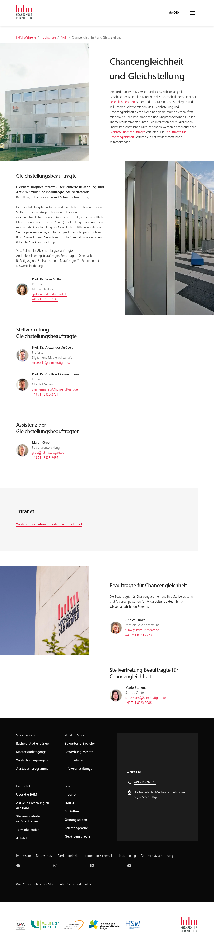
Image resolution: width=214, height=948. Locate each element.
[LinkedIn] (92, 865)
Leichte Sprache (76, 828)
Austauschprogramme (32, 769)
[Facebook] (18, 865)
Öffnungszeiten (76, 820)
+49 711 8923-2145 (45, 299)
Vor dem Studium (76, 735)
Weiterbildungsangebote (34, 760)
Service (69, 786)
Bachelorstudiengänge (32, 743)
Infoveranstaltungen (79, 769)
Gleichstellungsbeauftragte (127, 132)
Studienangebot (26, 735)
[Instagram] (55, 865)
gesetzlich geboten (122, 102)
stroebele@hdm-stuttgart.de (51, 363)
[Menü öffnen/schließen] (194, 13)
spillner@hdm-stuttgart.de (49, 294)
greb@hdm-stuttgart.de (48, 453)
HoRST (69, 803)
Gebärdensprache (77, 836)
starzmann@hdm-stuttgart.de (145, 698)
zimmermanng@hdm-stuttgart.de (55, 389)
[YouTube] (129, 865)
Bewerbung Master (79, 752)
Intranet (70, 794)
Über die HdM (26, 794)
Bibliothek (72, 811)
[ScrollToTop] (205, 939)
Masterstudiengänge (31, 752)
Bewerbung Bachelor (80, 743)
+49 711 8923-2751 (45, 394)
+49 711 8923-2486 (45, 458)
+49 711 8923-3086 (138, 703)
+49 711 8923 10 (145, 782)
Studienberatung (77, 760)
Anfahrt (21, 838)
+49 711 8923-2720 (138, 635)
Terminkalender (27, 830)
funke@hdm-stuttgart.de (142, 630)
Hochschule (24, 786)
